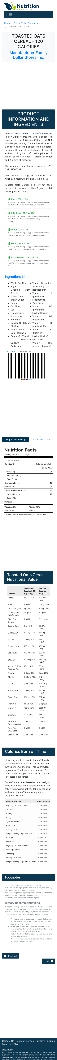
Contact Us (8, 1041)
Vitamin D (12, 714)
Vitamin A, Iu (13, 708)
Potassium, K (13, 646)
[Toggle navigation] (10, 14)
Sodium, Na (13, 653)
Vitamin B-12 (13, 704)
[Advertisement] (28, 86)
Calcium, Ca (13, 632)
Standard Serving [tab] (42, 439)
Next (47, 961)
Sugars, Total (13, 626)
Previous (12, 956)
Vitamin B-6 (13, 690)
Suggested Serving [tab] (16, 439)
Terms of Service (25, 1041)
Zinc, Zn (11, 659)
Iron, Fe (11, 639)
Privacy (40, 1041)
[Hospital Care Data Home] (21, 5)
